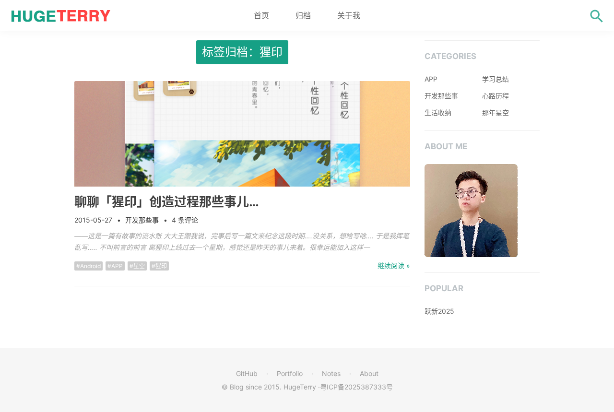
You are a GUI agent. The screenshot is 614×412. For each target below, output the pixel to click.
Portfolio (290, 373)
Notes (331, 373)
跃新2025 (439, 311)
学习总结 (495, 79)
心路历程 (495, 96)
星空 (139, 266)
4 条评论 (185, 220)
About (369, 373)
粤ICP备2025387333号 (356, 387)
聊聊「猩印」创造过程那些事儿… (166, 201)
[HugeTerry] (62, 15)
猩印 (161, 266)
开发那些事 (142, 220)
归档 (303, 15)
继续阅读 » (394, 265)
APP (117, 266)
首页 (261, 15)
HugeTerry (299, 387)
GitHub (247, 373)
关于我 (348, 15)
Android (90, 266)
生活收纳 (438, 112)
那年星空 (495, 112)
